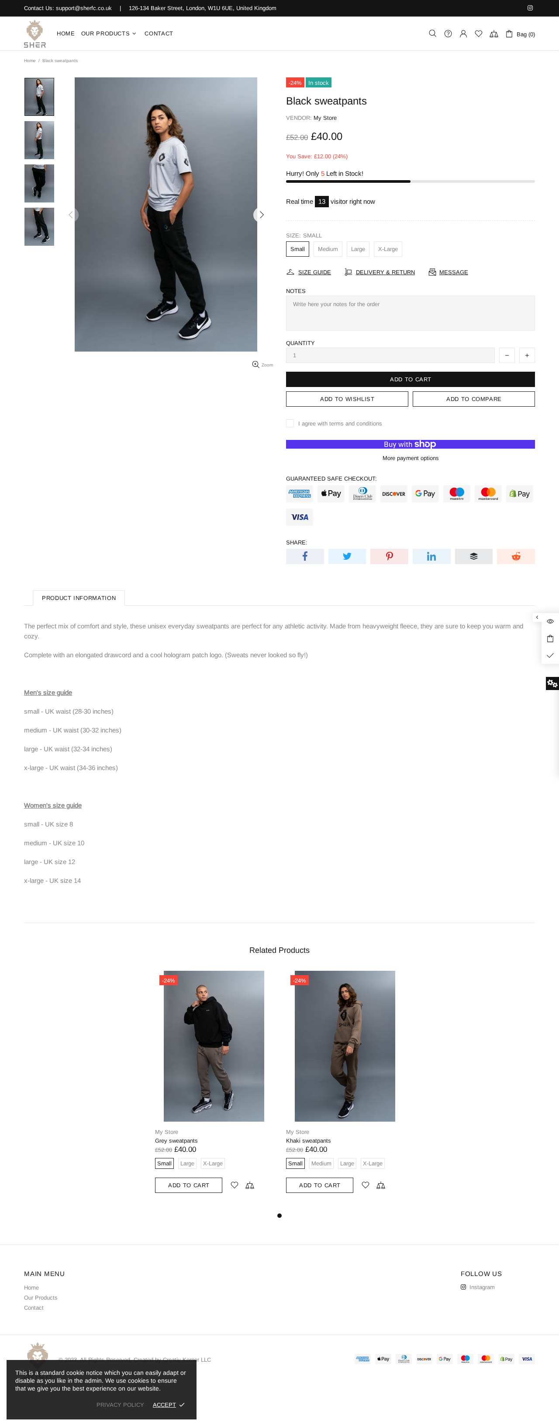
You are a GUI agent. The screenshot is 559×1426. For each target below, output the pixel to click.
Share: (296, 542)
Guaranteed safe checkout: (331, 478)
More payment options (411, 458)
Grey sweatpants (176, 1140)
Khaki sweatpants (308, 1140)
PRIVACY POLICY (120, 1405)
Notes (296, 291)
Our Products (41, 1297)
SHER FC (35, 33)
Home (30, 60)
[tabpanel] (214, 1091)
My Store (325, 118)
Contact (34, 1307)
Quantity (300, 343)
